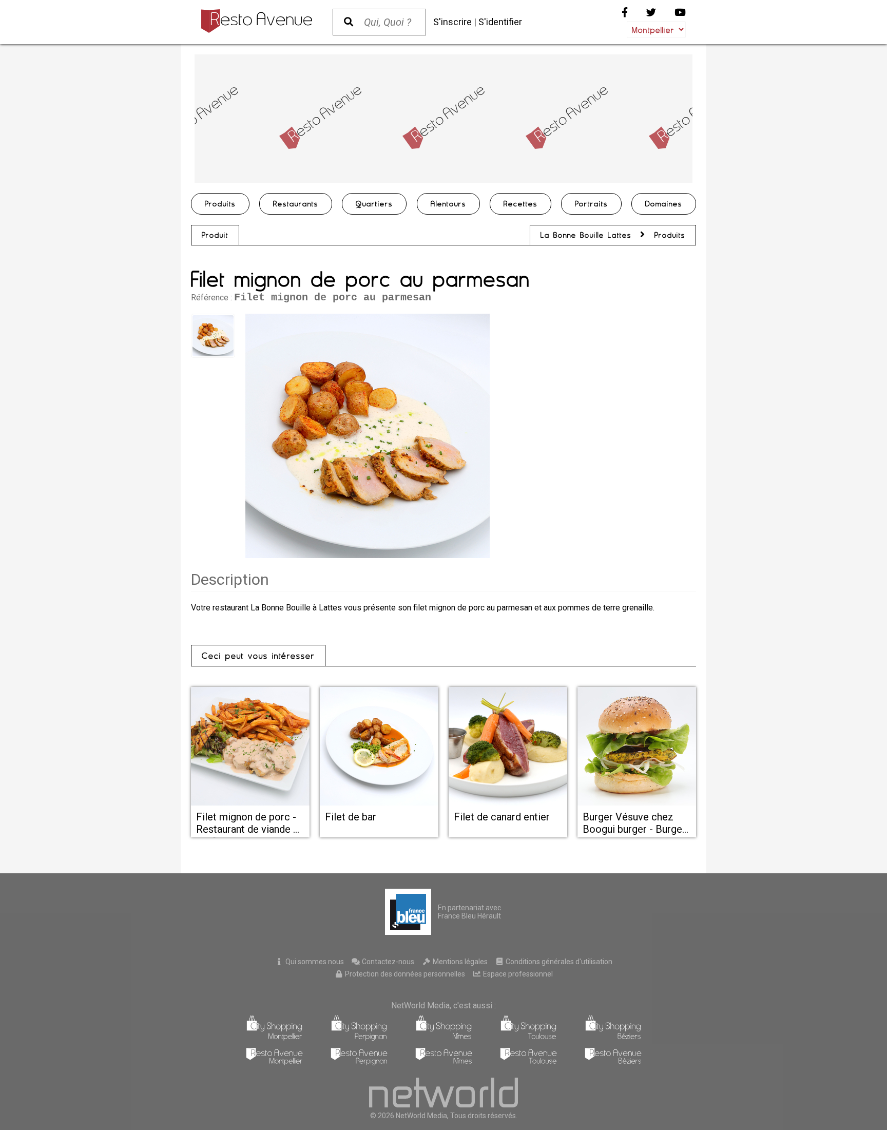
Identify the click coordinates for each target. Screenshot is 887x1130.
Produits (220, 203)
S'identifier (500, 21)
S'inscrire (452, 21)
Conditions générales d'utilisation (558, 961)
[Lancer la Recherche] (348, 22)
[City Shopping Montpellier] (274, 1038)
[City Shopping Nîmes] (444, 1038)
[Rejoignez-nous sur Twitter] (651, 12)
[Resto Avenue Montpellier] (274, 1062)
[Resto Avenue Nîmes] (444, 1062)
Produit (215, 235)
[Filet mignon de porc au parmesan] (367, 436)
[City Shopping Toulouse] (528, 1038)
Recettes (520, 203)
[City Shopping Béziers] (613, 1038)
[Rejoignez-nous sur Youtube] (680, 12)
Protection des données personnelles (404, 974)
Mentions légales (459, 961)
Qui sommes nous (314, 961)
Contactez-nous (387, 961)
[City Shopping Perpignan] (359, 1038)
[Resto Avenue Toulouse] (528, 1062)
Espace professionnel (517, 974)
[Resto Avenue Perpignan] (359, 1062)
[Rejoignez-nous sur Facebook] (625, 12)
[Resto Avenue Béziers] (613, 1062)
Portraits (591, 203)
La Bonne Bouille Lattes (586, 235)
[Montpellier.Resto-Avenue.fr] (256, 21)
